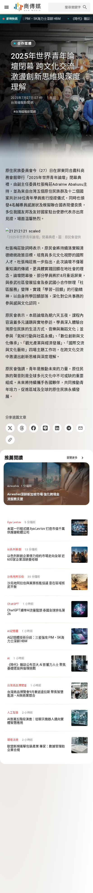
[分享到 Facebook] (33, 428)
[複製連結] (10, 439)
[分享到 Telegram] (69, 428)
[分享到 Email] (80, 428)
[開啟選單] (6, 7)
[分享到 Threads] (22, 428)
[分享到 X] (10, 428)
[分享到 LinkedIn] (57, 428)
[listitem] (46, 527)
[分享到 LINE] (45, 428)
